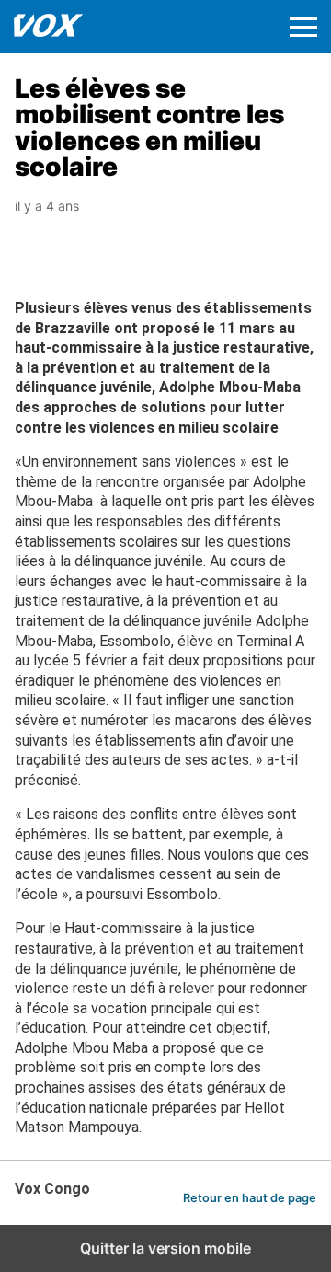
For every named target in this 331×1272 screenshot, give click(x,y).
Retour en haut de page (249, 1198)
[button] (303, 27)
